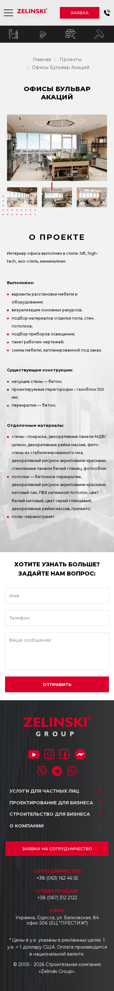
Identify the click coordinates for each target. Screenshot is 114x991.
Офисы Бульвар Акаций (60, 67)
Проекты (70, 59)
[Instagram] (49, 754)
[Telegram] (57, 771)
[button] (107, 12)
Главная (42, 59)
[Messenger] (80, 755)
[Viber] (41, 771)
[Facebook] (64, 754)
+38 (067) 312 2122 (57, 898)
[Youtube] (34, 755)
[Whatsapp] (72, 771)
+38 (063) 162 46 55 (57, 878)
